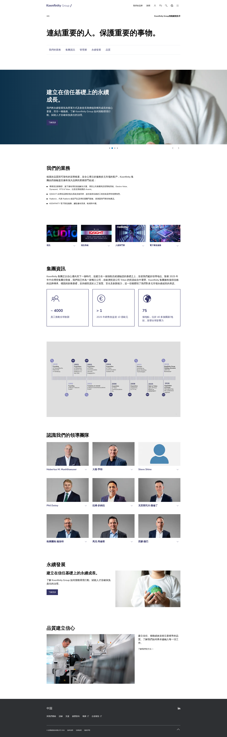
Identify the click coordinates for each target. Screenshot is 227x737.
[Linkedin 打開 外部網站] (179, 708)
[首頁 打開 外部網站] (59, 5)
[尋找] (166, 6)
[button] (109, 148)
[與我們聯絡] (160, 6)
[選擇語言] (172, 6)
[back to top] (178, 729)
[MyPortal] (155, 6)
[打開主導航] (177, 6)
